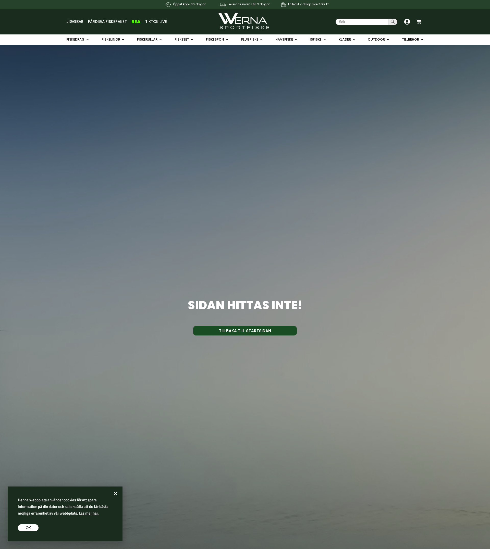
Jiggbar (74, 21)
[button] (115, 493)
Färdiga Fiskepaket (107, 21)
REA (136, 21)
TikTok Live (156, 21)
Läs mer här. (89, 513)
